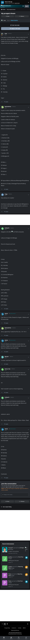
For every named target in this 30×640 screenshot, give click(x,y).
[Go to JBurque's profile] (2, 357)
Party (9, 574)
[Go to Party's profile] (4, 575)
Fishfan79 (7, 228)
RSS (25, 628)
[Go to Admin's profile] (2, 314)
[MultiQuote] (2, 102)
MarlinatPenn (8, 106)
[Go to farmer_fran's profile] (2, 369)
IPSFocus (17, 630)
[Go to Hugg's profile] (2, 194)
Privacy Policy (7, 628)
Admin (6, 313)
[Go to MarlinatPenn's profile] (2, 107)
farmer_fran (7, 369)
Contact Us (14, 628)
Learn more (2, 2)
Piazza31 (10, 548)
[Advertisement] (15, 219)
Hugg (6, 194)
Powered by (15, 634)
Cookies (19, 628)
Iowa (4, 20)
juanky (10, 557)
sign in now (8, 487)
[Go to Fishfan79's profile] (2, 228)
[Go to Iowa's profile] (2, 20)
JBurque (7, 356)
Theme (12, 630)
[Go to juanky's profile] (4, 558)
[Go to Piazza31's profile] (4, 549)
